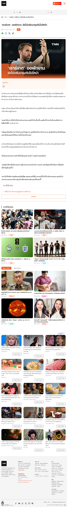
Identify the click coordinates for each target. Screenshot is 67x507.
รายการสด (37, 463)
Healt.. (44, 296)
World (36, 469)
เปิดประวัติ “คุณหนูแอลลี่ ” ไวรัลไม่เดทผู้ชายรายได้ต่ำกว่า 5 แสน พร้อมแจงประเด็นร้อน (49, 321)
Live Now (58, 3)
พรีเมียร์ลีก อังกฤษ (56, 483)
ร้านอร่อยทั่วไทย (55, 491)
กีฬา (6, 17)
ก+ (20, 12)
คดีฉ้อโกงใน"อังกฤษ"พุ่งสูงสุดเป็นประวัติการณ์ (18, 191)
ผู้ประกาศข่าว (37, 465)
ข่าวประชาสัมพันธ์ (60, 475)
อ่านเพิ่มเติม (33, 197)
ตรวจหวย (60, 492)
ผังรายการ (43, 465)
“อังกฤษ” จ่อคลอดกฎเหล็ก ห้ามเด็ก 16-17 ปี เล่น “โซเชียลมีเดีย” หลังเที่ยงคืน (49, 260)
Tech (44, 263)
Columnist (46, 476)
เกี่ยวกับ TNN (47, 502)
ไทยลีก (58, 486)
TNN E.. (12, 296)
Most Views (6, 268)
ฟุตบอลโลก (54, 486)
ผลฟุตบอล (54, 481)
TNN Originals (45, 471)
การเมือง (53, 467)
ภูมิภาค (56, 470)
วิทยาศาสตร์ (58, 467)
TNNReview (54, 492)
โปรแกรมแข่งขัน (60, 481)
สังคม (60, 465)
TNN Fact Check (55, 472)
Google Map (21, 470)
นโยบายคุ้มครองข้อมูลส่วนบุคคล (59, 502)
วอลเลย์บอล (54, 484)
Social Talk (54, 468)
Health (44, 469)
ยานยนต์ (60, 470)
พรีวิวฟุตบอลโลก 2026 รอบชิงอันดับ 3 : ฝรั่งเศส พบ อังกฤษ (15, 260)
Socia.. (44, 324)
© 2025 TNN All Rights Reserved (55, 505)
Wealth (40, 469)
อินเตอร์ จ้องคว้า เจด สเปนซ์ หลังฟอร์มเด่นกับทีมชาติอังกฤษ (15, 232)
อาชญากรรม (60, 468)
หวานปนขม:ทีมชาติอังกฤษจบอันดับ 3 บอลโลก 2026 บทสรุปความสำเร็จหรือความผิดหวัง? (49, 232)
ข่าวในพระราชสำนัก (55, 463)
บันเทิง (53, 470)
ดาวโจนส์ (60, 473)
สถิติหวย (53, 494)
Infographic (54, 473)
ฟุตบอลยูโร (60, 484)
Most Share (17, 268)
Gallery (53, 476)
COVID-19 (54, 475)
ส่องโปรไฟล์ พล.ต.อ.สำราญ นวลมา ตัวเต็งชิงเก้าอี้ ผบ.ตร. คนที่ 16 (16, 293)
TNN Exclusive (55, 465)
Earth (11, 324)
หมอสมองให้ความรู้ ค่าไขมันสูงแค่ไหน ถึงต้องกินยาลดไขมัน (49, 293)
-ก (14, 12)
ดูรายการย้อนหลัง (44, 463)
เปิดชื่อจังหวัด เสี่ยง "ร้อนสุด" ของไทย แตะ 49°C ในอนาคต (15, 321)
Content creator (39, 476)
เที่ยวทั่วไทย (61, 491)
